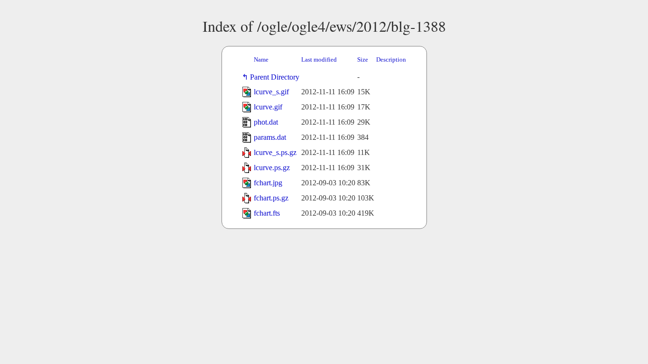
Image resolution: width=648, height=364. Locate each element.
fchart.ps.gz (271, 198)
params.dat (270, 137)
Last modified (319, 59)
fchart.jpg (268, 183)
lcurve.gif (268, 107)
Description (391, 59)
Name (261, 59)
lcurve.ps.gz (272, 168)
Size (362, 59)
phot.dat (266, 122)
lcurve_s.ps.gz (275, 152)
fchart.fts (267, 213)
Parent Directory (276, 77)
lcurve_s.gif (271, 92)
